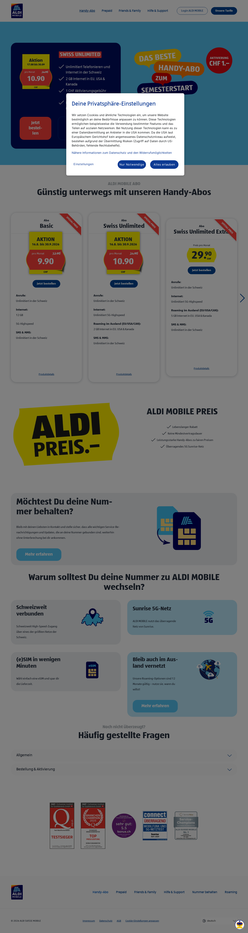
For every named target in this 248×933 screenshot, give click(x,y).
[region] (125, 134)
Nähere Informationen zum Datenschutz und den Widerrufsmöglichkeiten (122, 152)
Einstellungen (83, 164)
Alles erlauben (164, 164)
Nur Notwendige (131, 164)
